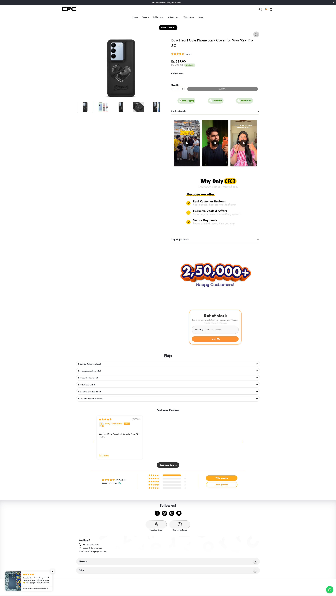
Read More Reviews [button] (168, 465)
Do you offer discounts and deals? (90, 399)
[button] (271, 9)
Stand (201, 17)
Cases (144, 17)
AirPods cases (173, 17)
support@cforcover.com (92, 548)
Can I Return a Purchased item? (89, 392)
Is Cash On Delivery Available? (89, 364)
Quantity (175, 85)
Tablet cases (158, 17)
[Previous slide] (93, 441)
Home (135, 17)
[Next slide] (242, 441)
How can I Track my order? (88, 378)
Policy (81, 570)
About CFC (83, 561)
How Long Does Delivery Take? (89, 371)
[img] (105, 419)
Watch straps (188, 17)
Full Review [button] (104, 455)
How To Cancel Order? (86, 385)
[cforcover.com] (69, 9)
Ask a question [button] (222, 484)
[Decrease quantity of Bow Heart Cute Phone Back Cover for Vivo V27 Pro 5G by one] (173, 89)
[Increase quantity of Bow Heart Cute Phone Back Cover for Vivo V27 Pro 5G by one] (183, 89)
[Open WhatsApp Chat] (329, 589)
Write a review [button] (222, 478)
